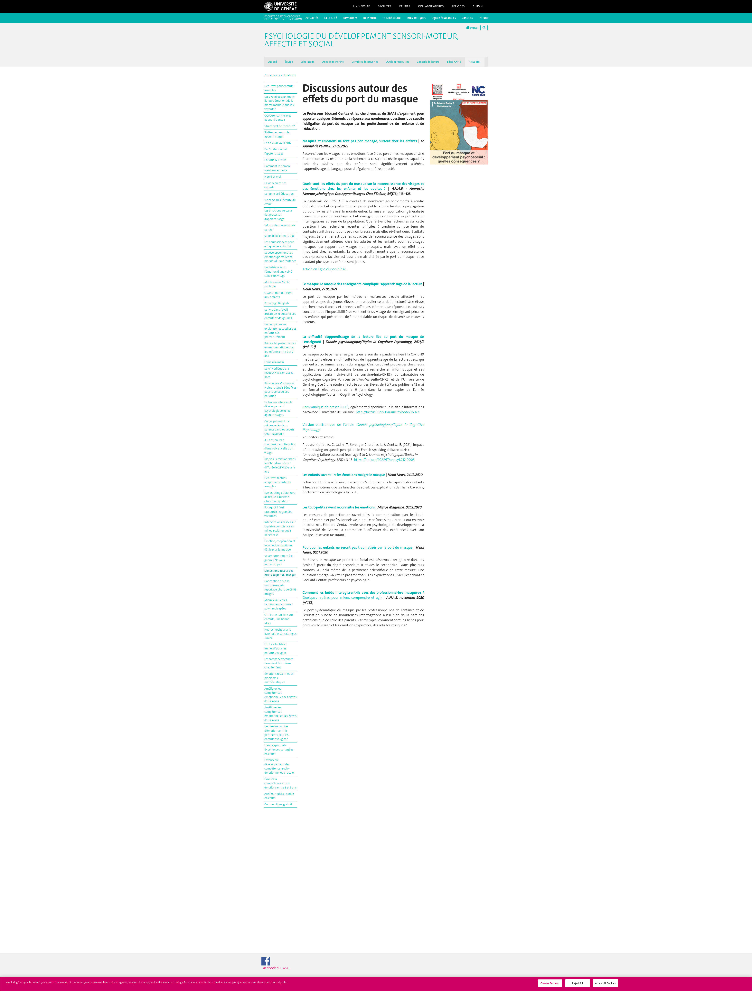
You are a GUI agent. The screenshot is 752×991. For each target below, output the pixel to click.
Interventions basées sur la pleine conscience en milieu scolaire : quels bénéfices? (280, 528)
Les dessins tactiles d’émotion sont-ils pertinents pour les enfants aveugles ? (276, 732)
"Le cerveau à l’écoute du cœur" (280, 202)
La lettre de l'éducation (279, 194)
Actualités (312, 18)
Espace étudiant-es (443, 18)
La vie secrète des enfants (275, 185)
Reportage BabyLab (276, 303)
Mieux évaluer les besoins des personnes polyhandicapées (278, 604)
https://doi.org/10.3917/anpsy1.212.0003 (384, 459)
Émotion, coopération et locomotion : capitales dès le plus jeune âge (279, 545)
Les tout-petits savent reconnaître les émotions (339, 507)
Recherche (370, 18)
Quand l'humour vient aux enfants (278, 295)
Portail (473, 28)
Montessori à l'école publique (277, 284)
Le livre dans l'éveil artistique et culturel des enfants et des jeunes (280, 314)
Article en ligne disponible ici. (325, 269)
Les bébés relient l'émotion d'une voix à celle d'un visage (278, 271)
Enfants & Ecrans (275, 160)
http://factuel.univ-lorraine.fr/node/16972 (387, 412)
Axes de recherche (333, 61)
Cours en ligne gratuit (278, 804)
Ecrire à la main (274, 362)
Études (404, 6)
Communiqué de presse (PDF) (325, 407)
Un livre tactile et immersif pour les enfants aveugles (275, 648)
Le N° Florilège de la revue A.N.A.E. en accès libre (278, 373)
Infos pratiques (416, 18)
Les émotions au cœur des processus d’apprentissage (278, 215)
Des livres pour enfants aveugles (278, 88)
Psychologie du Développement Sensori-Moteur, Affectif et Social (361, 40)
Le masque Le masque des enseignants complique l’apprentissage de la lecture (363, 284)
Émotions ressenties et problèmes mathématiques (278, 678)
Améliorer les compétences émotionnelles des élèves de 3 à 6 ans (280, 695)
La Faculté (330, 18)
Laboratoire (308, 61)
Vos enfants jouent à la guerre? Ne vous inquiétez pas (279, 560)
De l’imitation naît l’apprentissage (276, 151)
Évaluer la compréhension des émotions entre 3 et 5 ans (280, 783)
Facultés (384, 6)
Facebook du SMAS (282, 968)
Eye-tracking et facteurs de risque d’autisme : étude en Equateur (279, 497)
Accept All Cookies (605, 983)
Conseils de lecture (428, 61)
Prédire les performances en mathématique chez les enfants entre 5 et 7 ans (280, 349)
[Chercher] (484, 27)
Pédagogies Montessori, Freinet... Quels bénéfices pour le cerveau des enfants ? (280, 389)
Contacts (467, 18)
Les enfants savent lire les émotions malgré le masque (344, 474)
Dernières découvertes (365, 61)
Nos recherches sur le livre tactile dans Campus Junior (280, 634)
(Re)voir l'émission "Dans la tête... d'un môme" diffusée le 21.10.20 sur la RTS (280, 465)
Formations (350, 18)
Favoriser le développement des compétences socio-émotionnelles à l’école (279, 766)
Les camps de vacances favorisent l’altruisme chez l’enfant (278, 663)
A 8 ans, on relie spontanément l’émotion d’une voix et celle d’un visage (280, 446)
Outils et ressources (397, 61)
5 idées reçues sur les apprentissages (277, 134)
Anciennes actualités (280, 75)
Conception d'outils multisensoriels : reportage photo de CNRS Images (280, 587)
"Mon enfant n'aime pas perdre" (279, 227)
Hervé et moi (272, 177)
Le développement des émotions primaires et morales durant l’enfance (280, 257)
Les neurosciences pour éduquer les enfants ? (279, 244)
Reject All (577, 983)
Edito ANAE (454, 61)
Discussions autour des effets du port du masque (280, 573)
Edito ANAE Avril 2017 (277, 143)
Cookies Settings (549, 983)
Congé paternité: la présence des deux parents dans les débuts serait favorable (279, 427)
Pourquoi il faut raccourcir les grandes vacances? (278, 511)
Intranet (484, 18)
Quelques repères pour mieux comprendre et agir (363, 595)
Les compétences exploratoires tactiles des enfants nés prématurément (280, 330)
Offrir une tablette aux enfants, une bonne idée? (279, 619)
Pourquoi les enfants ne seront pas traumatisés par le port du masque (357, 547)
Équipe (289, 61)
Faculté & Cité (391, 18)
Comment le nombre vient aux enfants (277, 168)
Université (361, 6)
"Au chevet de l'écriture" (279, 126)
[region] (376, 984)
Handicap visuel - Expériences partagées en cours (278, 749)
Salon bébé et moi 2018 (279, 236)
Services (458, 6)
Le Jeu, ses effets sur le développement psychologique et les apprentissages (278, 408)
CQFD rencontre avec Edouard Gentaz (277, 118)
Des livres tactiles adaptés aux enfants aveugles (277, 482)
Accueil (272, 61)
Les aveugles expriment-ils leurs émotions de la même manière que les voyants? (279, 103)
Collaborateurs (431, 6)
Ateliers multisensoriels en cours (279, 796)
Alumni (478, 6)
